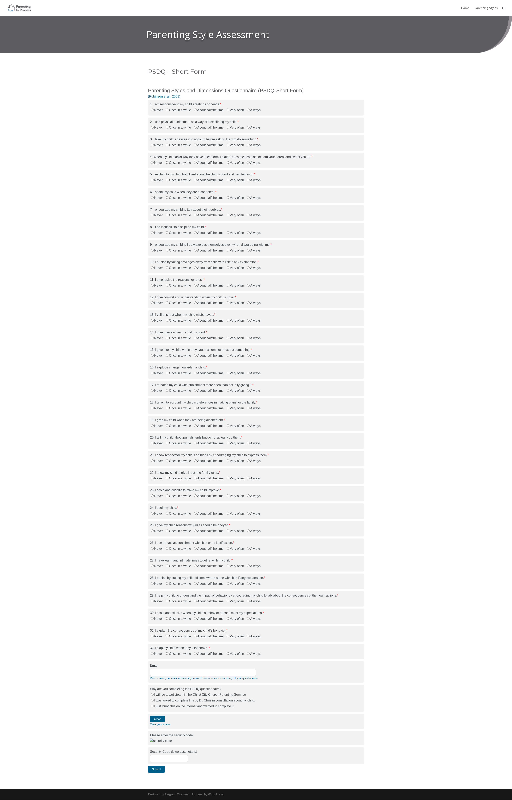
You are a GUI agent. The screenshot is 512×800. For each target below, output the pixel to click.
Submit (156, 769)
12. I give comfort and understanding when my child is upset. (193, 297)
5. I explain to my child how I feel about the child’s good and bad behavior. (202, 174)
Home (465, 8)
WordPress (216, 794)
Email (154, 665)
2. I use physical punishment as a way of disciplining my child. (194, 122)
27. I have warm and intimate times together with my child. (191, 560)
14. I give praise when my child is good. (178, 332)
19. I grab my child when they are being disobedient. (187, 420)
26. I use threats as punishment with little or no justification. (192, 542)
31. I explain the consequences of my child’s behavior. (188, 630)
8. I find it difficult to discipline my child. (178, 227)
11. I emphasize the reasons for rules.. (177, 279)
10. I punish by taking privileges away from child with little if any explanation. (204, 262)
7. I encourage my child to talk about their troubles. (186, 209)
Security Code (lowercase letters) (173, 751)
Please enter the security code (171, 735)
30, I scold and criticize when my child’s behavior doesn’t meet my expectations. (207, 613)
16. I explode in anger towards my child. (178, 367)
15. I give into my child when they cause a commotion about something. (201, 349)
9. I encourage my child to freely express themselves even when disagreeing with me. (211, 244)
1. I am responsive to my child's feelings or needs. (185, 104)
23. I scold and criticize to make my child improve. (185, 490)
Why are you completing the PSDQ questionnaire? (185, 689)
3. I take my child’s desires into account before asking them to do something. (204, 139)
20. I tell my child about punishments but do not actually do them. (196, 437)
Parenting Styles (486, 8)
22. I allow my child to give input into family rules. (185, 472)
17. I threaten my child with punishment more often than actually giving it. (201, 385)
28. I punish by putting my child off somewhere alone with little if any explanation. (207, 578)
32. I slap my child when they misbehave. (180, 648)
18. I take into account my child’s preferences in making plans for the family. (203, 402)
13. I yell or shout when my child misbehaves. (182, 314)
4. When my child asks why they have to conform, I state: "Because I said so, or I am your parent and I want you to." (231, 157)
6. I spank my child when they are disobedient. (183, 192)
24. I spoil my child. (164, 507)
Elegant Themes (177, 794)
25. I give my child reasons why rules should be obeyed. (190, 525)
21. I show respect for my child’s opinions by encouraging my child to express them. (209, 455)
